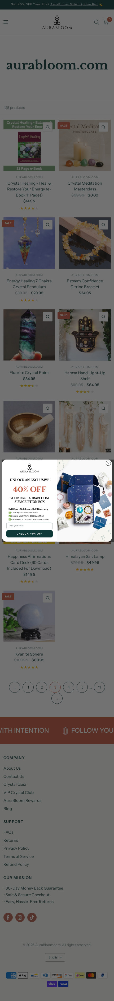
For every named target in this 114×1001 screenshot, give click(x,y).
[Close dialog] (108, 463)
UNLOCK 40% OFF (30, 533)
